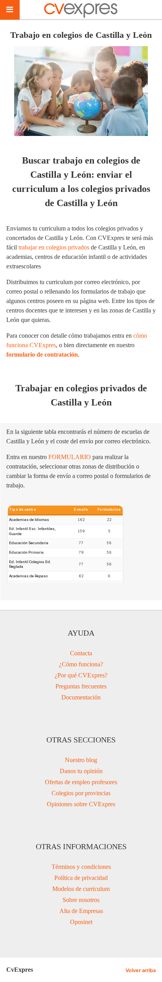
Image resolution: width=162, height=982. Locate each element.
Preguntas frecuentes (81, 686)
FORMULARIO (69, 457)
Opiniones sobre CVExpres (81, 804)
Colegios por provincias (81, 793)
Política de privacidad (81, 877)
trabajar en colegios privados (53, 247)
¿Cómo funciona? (81, 664)
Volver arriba (140, 970)
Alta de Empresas (81, 911)
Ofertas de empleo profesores (81, 782)
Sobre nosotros (81, 899)
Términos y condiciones (81, 866)
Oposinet (81, 922)
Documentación (81, 697)
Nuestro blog (81, 760)
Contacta (81, 653)
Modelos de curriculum (81, 888)
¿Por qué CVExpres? (81, 675)
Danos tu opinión (81, 771)
